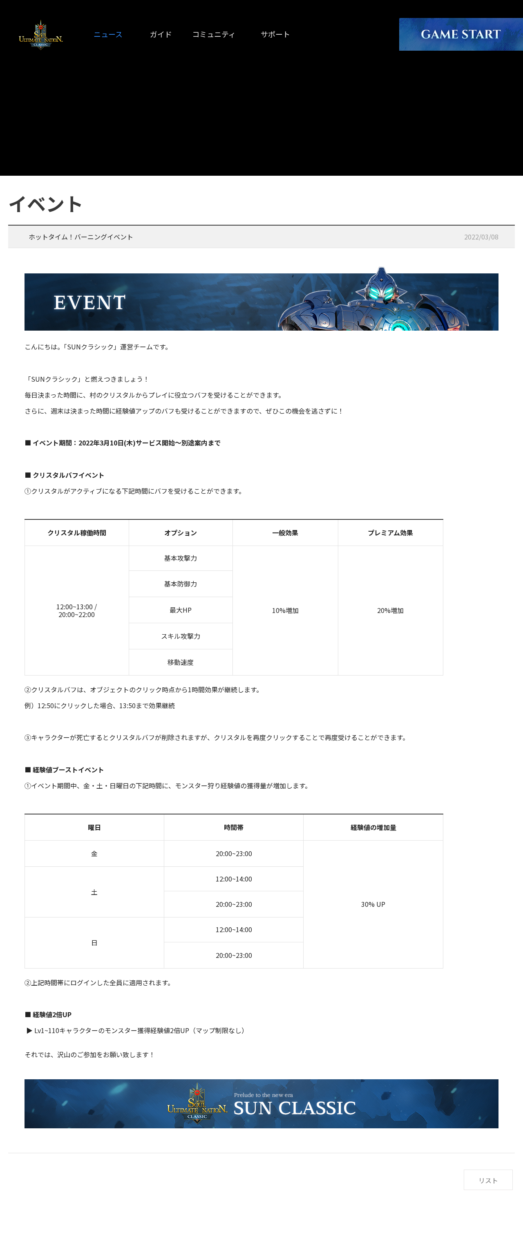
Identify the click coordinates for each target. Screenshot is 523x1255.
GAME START (461, 34)
